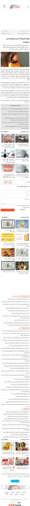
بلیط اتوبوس (10, 476)
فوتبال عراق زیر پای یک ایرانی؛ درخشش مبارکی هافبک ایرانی (16, 418)
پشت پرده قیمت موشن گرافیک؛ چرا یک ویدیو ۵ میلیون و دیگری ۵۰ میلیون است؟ (15, 429)
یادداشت (22, 494)
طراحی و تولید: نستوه (14, 502)
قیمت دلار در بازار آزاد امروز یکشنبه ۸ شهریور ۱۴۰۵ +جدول (17, 308)
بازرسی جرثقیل (23, 474)
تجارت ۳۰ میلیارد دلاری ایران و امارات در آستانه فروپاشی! (17, 387)
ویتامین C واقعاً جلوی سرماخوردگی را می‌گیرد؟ (19, 368)
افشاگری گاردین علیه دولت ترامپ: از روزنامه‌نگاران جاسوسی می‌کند (15, 363)
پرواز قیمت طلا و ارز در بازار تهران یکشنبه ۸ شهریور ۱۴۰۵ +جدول (16, 337)
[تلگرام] (9, 505)
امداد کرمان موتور (10, 474)
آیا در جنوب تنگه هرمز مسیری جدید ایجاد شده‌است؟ (18, 310)
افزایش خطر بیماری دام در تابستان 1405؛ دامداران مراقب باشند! (15, 432)
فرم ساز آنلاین (17, 474)
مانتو (28, 474)
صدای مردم (6, 492)
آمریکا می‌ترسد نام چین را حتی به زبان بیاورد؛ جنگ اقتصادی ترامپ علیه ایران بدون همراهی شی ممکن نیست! (16, 119)
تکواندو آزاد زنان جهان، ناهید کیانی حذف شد (19, 384)
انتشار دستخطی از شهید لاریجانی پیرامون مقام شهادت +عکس (16, 382)
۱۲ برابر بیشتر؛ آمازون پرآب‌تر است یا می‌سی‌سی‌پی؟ (17, 111)
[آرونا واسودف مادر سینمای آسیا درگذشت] (15, 59)
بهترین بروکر (21, 476)
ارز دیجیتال (15, 476)
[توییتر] (11, 505)
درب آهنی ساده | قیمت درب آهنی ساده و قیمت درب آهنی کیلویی (15, 437)
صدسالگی (18, 492)
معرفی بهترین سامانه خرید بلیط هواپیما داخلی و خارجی (17, 411)
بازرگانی (25, 409)
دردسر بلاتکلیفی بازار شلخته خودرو (21, 320)
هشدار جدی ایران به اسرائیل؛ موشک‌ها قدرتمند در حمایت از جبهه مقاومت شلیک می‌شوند (16, 317)
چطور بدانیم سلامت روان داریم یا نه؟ (21, 379)
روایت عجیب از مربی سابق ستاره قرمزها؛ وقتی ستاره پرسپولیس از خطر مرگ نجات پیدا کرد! (15, 390)
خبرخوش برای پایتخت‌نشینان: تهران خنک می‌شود (18, 399)
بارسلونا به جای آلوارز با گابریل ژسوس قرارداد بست (18, 345)
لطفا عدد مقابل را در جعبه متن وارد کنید (23, 206)
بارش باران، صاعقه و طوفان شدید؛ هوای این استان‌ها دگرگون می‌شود (14, 348)
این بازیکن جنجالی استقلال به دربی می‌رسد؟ (19, 394)
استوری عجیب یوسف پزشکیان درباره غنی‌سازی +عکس (17, 325)
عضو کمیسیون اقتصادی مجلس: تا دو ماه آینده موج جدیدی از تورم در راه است (15, 371)
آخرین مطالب (24, 328)
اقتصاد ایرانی (26, 476)
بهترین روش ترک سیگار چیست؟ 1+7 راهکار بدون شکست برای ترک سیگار (16, 425)
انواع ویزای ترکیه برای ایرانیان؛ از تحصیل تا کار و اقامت (17, 416)
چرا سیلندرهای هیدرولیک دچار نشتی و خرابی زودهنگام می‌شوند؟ (15, 414)
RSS (7, 494)
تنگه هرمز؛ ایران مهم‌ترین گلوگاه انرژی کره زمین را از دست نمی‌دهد (14, 108)
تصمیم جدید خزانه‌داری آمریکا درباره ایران (20, 313)
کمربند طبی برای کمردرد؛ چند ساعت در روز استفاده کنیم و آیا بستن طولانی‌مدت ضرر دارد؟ (15, 421)
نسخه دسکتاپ (15, 481)
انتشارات (16, 494)
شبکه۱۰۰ (24, 492)
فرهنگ (22, 31)
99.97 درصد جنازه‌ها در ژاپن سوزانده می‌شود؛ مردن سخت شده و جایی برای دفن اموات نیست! (15, 123)
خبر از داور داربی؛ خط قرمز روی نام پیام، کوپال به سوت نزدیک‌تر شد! (15, 340)
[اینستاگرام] (13, 505)
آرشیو (11, 494)
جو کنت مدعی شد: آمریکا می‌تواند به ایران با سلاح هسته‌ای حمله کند (14, 301)
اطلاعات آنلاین (15, 6)
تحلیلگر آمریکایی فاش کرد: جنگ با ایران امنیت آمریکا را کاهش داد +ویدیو (15, 305)
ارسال (7, 210)
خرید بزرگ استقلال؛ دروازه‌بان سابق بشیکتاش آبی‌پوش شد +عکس (15, 331)
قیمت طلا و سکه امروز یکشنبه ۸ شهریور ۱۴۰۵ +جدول (18, 299)
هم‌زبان (12, 492)
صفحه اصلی (26, 31)
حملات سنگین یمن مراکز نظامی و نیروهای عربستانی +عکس (16, 343)
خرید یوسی (4, 474)
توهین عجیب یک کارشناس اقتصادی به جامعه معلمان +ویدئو (16, 323)
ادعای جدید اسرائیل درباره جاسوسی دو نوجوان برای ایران (17, 402)
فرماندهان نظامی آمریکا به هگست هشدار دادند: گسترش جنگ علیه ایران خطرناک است (15, 356)
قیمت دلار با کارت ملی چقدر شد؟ (21, 396)
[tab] (25, 296)
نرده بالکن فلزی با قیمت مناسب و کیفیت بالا (19, 434)
